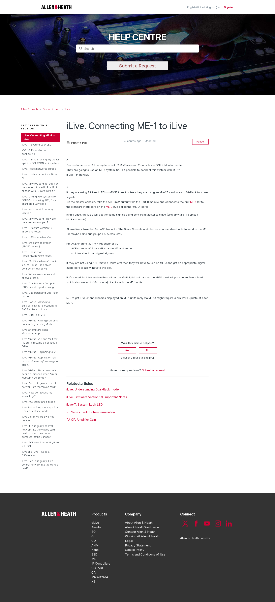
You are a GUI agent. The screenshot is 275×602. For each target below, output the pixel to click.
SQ (93, 532)
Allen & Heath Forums (195, 538)
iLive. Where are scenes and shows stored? (38, 276)
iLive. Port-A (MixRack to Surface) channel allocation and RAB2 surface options (40, 305)
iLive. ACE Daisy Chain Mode (38, 401)
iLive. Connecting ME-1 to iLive (39, 137)
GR (93, 572)
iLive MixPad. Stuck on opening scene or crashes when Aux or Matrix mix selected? (40, 374)
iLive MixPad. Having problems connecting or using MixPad (40, 322)
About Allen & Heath (139, 523)
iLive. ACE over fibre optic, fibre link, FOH (40, 444)
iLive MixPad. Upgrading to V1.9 (40, 351)
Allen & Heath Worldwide (142, 527)
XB (93, 581)
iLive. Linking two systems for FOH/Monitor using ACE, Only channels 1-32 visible (39, 200)
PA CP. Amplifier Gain (81, 419)
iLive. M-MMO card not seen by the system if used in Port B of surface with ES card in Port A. (40, 187)
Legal (129, 541)
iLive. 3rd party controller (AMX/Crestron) (36, 244)
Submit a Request (137, 65)
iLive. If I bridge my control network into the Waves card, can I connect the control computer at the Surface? (38, 431)
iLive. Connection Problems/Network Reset (37, 254)
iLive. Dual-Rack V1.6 (33, 314)
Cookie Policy (134, 550)
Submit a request (153, 370)
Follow (200, 141)
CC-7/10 (97, 568)
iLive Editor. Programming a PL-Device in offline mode (40, 409)
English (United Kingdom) (202, 7)
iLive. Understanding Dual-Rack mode (40, 294)
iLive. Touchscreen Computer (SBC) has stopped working (39, 285)
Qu (93, 536)
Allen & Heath (29, 109)
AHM (94, 545)
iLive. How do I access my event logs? (37, 394)
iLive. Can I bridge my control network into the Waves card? (39, 385)
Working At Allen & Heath (142, 536)
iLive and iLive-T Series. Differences (36, 453)
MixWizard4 (99, 577)
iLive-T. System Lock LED (36, 144)
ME (93, 559)
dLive (95, 523)
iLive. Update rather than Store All (39, 176)
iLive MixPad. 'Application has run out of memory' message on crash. (40, 361)
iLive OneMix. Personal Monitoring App (35, 331)
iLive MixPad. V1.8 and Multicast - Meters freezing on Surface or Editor (40, 343)
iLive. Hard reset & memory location (38, 211)
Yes (127, 350)
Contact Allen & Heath (140, 532)
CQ (93, 541)
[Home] (56, 7)
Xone (95, 550)
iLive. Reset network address (39, 168)
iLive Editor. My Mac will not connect (38, 418)
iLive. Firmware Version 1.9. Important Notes (37, 229)
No (148, 350)
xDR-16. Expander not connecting (34, 152)
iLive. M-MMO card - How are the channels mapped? (39, 220)
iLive (67, 109)
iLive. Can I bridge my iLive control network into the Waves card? (40, 465)
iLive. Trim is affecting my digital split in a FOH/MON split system (40, 161)
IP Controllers (100, 563)
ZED (94, 554)
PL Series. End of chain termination (90, 412)
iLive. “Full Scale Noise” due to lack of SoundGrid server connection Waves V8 (40, 265)
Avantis (96, 527)
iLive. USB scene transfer (36, 237)
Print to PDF (79, 143)
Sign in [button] (228, 7)
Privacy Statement (138, 545)
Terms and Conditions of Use (145, 554)
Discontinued (51, 109)
